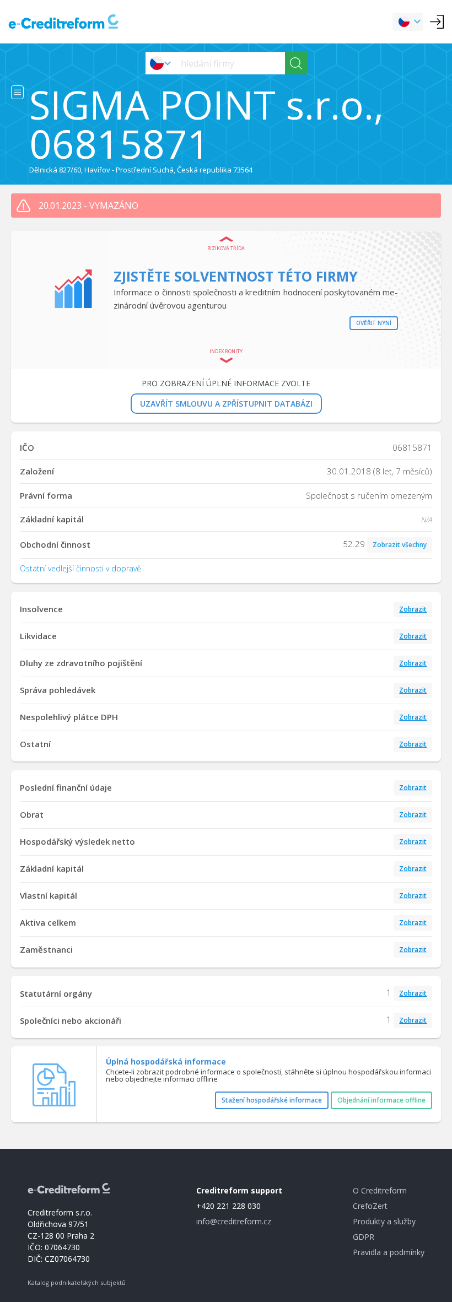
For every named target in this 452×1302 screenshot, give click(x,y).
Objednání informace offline (381, 1100)
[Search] (296, 63)
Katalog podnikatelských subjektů (77, 1282)
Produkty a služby (384, 1221)
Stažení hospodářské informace (272, 1100)
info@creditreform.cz (233, 1221)
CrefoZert (370, 1206)
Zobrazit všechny (400, 544)
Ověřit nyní (373, 323)
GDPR (363, 1236)
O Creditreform (380, 1190)
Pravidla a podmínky (388, 1252)
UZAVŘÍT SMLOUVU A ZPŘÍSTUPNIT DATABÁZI (226, 403)
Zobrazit (413, 609)
